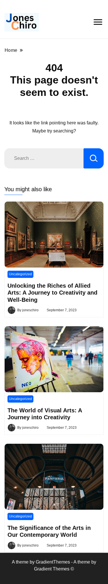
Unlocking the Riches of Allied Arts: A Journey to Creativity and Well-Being (52, 292)
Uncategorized (20, 274)
